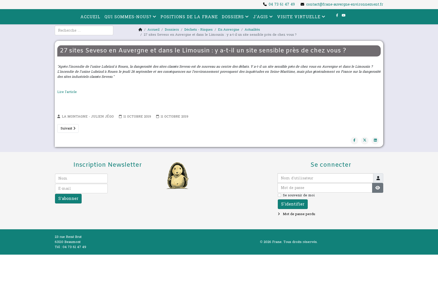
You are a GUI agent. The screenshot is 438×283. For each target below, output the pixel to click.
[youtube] (343, 15)
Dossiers (233, 17)
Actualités (252, 30)
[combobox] (84, 30)
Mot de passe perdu (298, 214)
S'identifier (292, 204)
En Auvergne (228, 30)
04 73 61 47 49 (282, 4)
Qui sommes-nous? (127, 17)
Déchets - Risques (198, 30)
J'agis (260, 17)
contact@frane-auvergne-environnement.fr (344, 4)
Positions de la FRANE (189, 17)
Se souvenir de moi (299, 195)
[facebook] (337, 15)
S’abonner (68, 198)
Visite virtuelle (298, 17)
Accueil (90, 17)
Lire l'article (67, 92)
